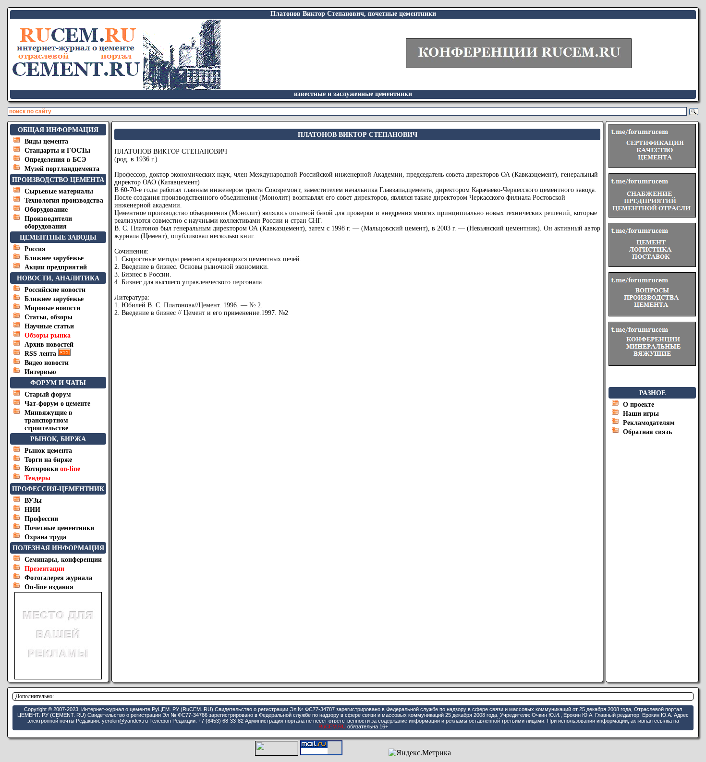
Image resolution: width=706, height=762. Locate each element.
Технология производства (63, 200)
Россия (35, 249)
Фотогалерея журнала (58, 577)
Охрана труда (45, 537)
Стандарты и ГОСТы (57, 150)
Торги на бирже (48, 459)
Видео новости (46, 362)
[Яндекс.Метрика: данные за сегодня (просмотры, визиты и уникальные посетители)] (420, 753)
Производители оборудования (48, 222)
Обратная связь (647, 431)
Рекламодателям (649, 422)
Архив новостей (48, 344)
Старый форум (47, 394)
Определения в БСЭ (55, 159)
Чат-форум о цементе (57, 403)
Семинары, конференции (63, 559)
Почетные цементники (59, 528)
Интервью (40, 371)
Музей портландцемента (61, 168)
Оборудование (46, 209)
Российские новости (54, 289)
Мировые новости (52, 308)
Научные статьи (49, 326)
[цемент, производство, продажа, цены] (115, 88)
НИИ (32, 509)
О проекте (638, 404)
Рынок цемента (48, 450)
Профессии (41, 518)
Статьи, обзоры (48, 317)
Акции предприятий (55, 267)
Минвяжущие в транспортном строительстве (48, 420)
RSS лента (41, 353)
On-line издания (48, 587)
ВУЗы (33, 500)
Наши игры (641, 413)
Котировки (52, 468)
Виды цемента (46, 141)
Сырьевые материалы (58, 191)
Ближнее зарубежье (54, 258)
